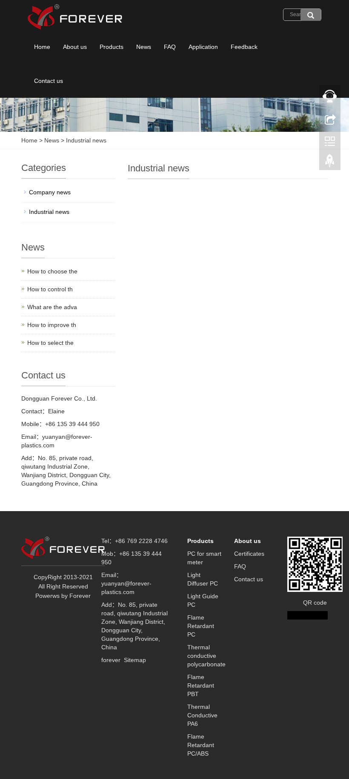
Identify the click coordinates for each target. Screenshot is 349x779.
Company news (50, 192)
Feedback (244, 46)
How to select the (50, 342)
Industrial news (85, 140)
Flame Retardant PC (200, 626)
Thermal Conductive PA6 (202, 715)
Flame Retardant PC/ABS (200, 745)
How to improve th (51, 324)
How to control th (50, 289)
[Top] (329, 162)
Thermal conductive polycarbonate (206, 656)
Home (42, 46)
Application (203, 46)
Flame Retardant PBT (200, 685)
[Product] (310, 15)
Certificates (249, 553)
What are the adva (52, 307)
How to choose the (52, 271)
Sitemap (135, 660)
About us (75, 46)
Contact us (48, 80)
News (143, 46)
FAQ (170, 46)
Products (111, 46)
